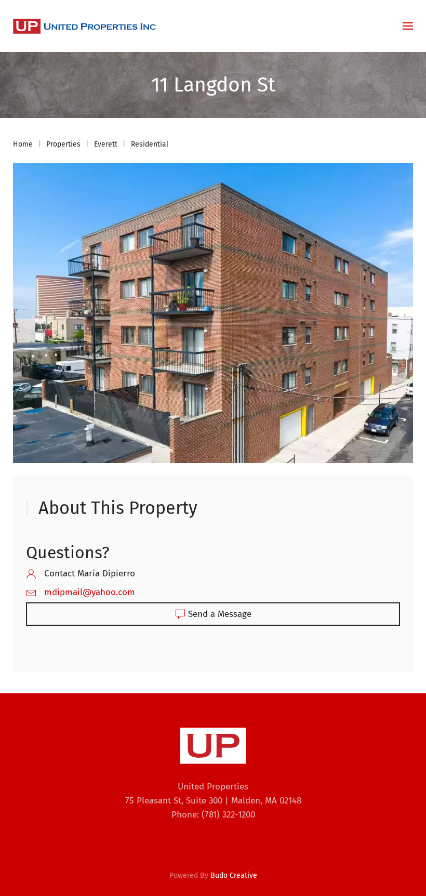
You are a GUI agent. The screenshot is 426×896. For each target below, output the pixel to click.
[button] (408, 26)
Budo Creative (233, 875)
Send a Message (219, 614)
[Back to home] (84, 26)
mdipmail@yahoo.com (89, 592)
